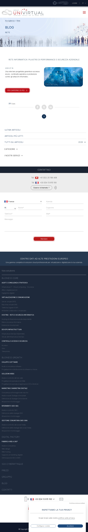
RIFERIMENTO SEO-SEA (10, 406)
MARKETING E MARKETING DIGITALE (14, 388)
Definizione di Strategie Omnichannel (14, 398)
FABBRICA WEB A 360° (10, 441)
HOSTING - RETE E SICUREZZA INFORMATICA (18, 315)
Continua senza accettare (77, 503)
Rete (18, 21)
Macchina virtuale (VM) (9, 304)
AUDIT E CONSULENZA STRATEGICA (15, 283)
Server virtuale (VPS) (9, 301)
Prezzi (5, 470)
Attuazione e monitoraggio (11, 401)
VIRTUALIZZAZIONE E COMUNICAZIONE (16, 297)
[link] (63, 77)
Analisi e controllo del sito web (12, 378)
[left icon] (6, 201)
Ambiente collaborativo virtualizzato (14, 310)
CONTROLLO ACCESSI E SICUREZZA (14, 341)
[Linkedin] (50, 107)
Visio (3, 348)
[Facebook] (37, 107)
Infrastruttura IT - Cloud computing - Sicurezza (18, 287)
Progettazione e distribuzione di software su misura (19, 369)
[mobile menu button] (84, 12)
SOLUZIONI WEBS (8, 374)
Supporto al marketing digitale (12, 455)
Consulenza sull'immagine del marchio (15, 392)
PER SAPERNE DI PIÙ (15, 90)
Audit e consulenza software (11, 366)
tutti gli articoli (14, 142)
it (83, 3)
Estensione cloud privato (10, 325)
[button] (40, 201)
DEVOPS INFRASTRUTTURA (12, 329)
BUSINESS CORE (10, 278)
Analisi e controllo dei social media (14, 425)
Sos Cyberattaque (12, 464)
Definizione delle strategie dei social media (16, 428)
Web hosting (6, 452)
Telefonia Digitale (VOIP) (10, 307)
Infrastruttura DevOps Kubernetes (13, 334)
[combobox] (23, 201)
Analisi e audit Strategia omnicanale (14, 395)
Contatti (7, 489)
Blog (4, 483)
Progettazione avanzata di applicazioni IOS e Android (20, 384)
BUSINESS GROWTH (12, 357)
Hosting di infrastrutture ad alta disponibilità (16, 319)
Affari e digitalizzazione (9, 290)
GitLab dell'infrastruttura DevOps (13, 337)
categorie (9, 149)
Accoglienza (10, 21)
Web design (6, 449)
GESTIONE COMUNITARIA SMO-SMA (14, 420)
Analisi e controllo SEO (9, 410)
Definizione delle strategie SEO (12, 413)
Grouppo (7, 477)
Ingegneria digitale (8, 293)
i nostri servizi (12, 155)
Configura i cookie (43, 526)
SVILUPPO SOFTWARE (10, 362)
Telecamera (6, 351)
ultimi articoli (12, 130)
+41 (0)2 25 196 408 (48, 178)
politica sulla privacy (66, 518)
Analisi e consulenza (9, 446)
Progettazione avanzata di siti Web (13, 381)
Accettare (70, 526)
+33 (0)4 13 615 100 (48, 183)
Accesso (5, 345)
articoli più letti (14, 136)
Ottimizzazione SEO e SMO (11, 458)
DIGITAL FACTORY (11, 437)
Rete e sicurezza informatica (11, 322)
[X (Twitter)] (44, 107)
